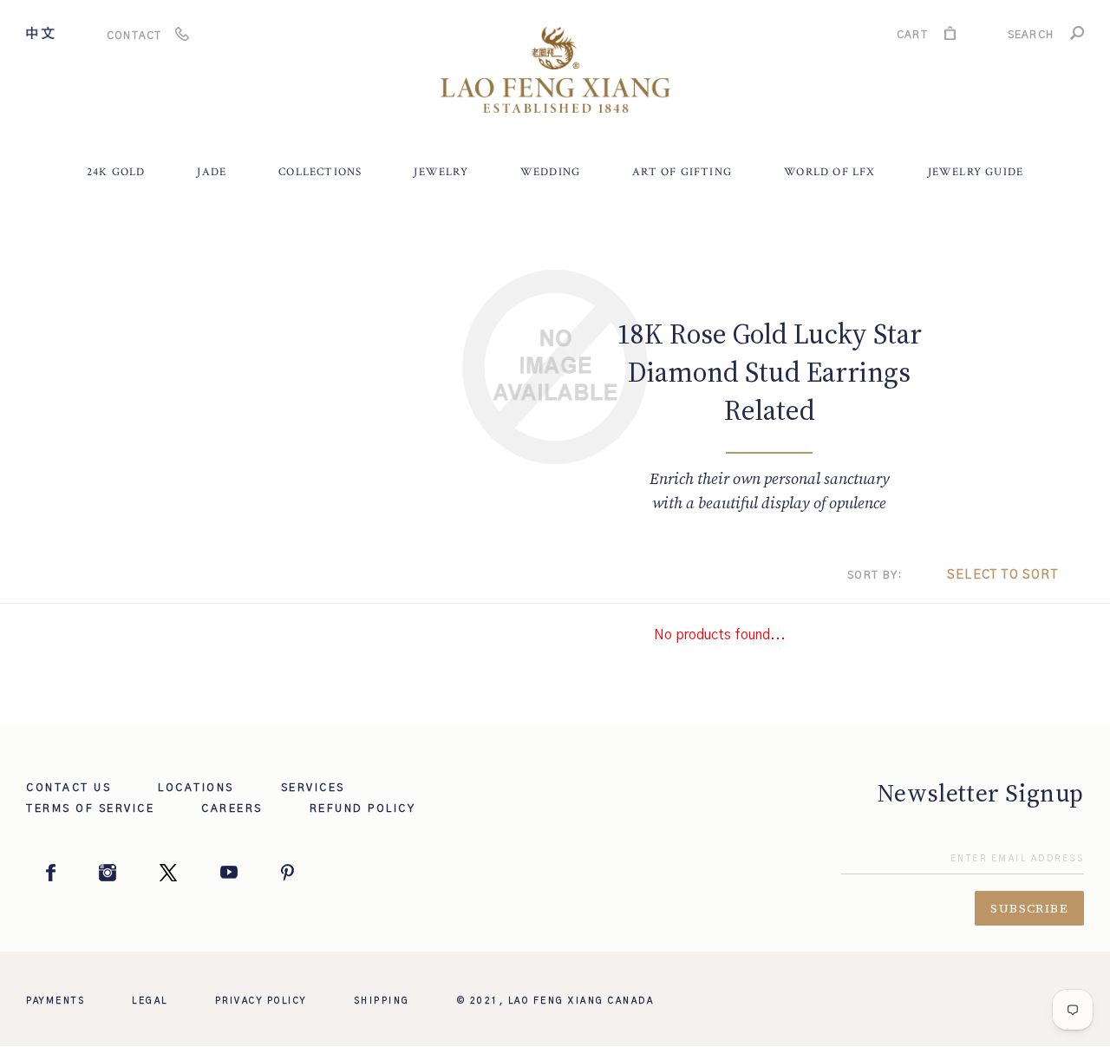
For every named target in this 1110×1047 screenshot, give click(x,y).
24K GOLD (116, 172)
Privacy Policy (261, 1001)
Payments (55, 1001)
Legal (150, 1001)
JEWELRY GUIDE (976, 172)
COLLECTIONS (320, 172)
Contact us (68, 787)
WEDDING (550, 172)
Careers (232, 808)
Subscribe (1029, 908)
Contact (134, 35)
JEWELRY (440, 172)
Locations (196, 787)
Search (1031, 37)
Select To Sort (1002, 575)
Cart (912, 37)
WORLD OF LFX (829, 172)
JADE (211, 172)
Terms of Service (90, 808)
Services (313, 787)
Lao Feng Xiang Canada (581, 1001)
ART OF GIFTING (682, 172)
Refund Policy (363, 808)
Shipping (382, 1001)
